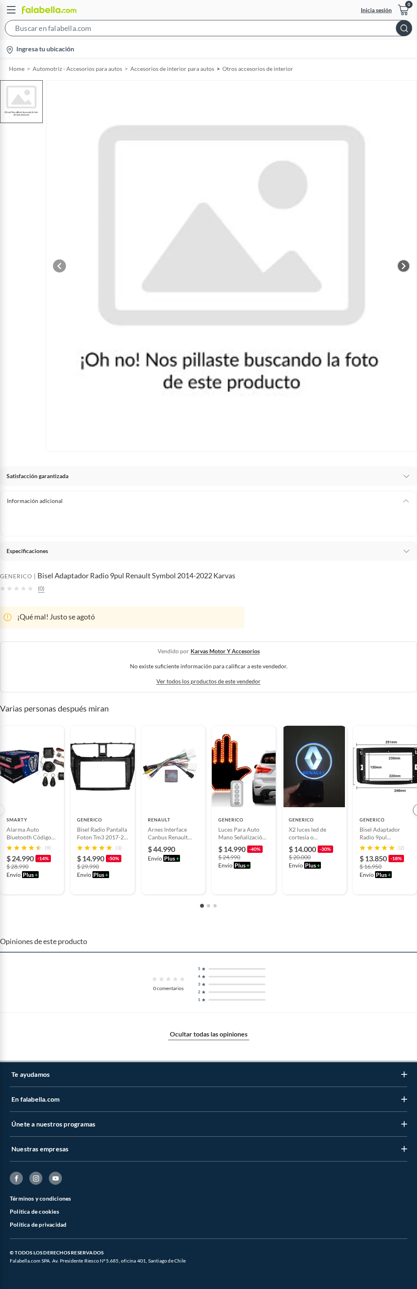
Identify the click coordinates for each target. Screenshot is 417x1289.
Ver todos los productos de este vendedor (208, 681)
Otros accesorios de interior (257, 68)
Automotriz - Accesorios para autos (77, 68)
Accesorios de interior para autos (172, 68)
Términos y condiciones (40, 1198)
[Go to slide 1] (202, 906)
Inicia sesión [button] (376, 10)
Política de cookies (34, 1211)
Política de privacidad (38, 1224)
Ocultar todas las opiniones (209, 1034)
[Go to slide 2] (208, 905)
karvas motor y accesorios (225, 651)
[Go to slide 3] (215, 905)
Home (16, 68)
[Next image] (403, 265)
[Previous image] (59, 265)
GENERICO (16, 576)
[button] (208, 30)
